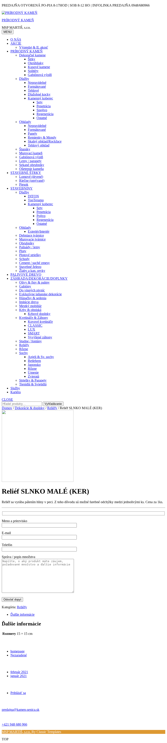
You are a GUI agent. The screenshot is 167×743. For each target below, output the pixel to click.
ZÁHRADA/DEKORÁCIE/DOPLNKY (39, 278)
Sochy (23, 353)
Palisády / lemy (29, 247)
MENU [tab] (7, 32)
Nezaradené (18, 655)
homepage (17, 651)
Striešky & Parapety (33, 380)
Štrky (31, 59)
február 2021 (19, 672)
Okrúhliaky (35, 63)
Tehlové (33, 90)
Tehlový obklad (38, 145)
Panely (32, 133)
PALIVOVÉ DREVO (25, 274)
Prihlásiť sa (18, 693)
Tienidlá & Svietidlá (33, 384)
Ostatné (42, 118)
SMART (34, 333)
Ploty (22, 251)
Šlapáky (24, 149)
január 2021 (18, 676)
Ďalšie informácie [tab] (22, 614)
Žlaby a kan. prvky (32, 270)
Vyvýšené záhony (40, 337)
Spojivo (42, 110)
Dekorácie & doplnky (30, 408)
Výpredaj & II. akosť (33, 47)
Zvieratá (33, 376)
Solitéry (33, 71)
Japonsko (34, 364)
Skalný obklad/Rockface (45, 141)
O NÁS (15, 39)
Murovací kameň (30, 153)
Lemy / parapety (30, 161)
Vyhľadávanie (53, 403)
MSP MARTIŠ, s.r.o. (17, 732)
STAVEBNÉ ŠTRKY (25, 173)
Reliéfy (24, 345)
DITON (33, 196)
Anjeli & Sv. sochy (41, 357)
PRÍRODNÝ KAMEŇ (18, 20)
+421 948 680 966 (14, 724)
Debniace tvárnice (31, 235)
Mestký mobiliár (30, 306)
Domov (7, 408)
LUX (31, 329)
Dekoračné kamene (32, 55)
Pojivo (41, 216)
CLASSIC (35, 325)
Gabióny (25, 286)
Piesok (23, 184)
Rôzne (23, 349)
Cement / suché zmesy (34, 263)
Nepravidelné (37, 82)
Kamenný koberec (40, 98)
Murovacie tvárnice (32, 239)
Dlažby (24, 79)
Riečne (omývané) (31, 180)
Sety (40, 102)
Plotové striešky (30, 255)
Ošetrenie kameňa (31, 169)
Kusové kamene (39, 67)
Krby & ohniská (30, 310)
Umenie (33, 372)
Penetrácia (44, 106)
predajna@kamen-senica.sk (20, 709)
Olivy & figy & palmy (34, 282)
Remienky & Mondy (42, 137)
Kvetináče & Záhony (33, 317)
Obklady (25, 122)
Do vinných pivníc (32, 290)
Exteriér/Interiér (38, 231)
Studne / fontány (30, 341)
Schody (24, 259)
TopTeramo (36, 200)
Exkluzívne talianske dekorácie (40, 294)
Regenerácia (45, 114)
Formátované (37, 86)
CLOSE (7, 399)
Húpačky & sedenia (32, 298)
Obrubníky (26, 243)
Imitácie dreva (28, 302)
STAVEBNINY (21, 188)
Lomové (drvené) (31, 176)
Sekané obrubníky (31, 165)
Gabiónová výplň (40, 75)
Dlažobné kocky (39, 94)
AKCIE (15, 43)
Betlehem (34, 361)
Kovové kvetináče (40, 321)
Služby (15, 388)
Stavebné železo (30, 267)
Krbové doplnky (39, 314)
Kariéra (15, 392)
